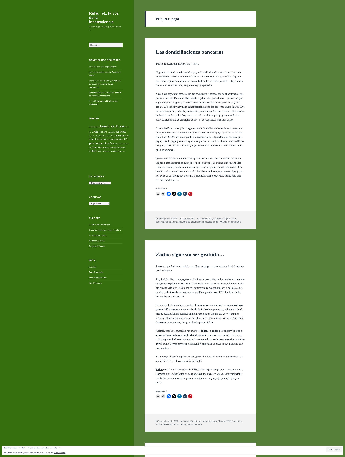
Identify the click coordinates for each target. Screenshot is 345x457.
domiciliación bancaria (166, 222)
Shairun (221, 421)
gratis (208, 421)
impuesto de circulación (189, 222)
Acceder (92, 267)
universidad (112, 148)
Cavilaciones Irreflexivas (99, 224)
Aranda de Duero (112, 126)
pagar (207, 266)
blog (95, 131)
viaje (100, 150)
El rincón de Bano (97, 241)
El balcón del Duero (97, 235)
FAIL (117, 132)
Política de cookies (59, 453)
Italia (97, 139)
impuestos (207, 222)
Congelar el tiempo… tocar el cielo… (105, 230)
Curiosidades (188, 218)
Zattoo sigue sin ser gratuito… (190, 254)
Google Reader (110, 67)
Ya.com (121, 151)
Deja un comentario (231, 222)
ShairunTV (195, 343)
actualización (94, 127)
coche (234, 218)
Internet (186, 421)
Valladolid (121, 148)
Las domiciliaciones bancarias (189, 52)
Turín (105, 147)
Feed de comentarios (98, 277)
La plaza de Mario (97, 246)
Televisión (97, 147)
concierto (102, 131)
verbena (93, 150)
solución (107, 143)
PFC (126, 139)
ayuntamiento (205, 218)
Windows (106, 151)
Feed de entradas (96, 272)
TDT (228, 421)
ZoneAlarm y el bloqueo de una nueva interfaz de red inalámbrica (104, 84)
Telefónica (117, 144)
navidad (111, 139)
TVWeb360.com (178, 343)
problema (95, 143)
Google (91, 136)
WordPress (114, 151)
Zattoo (175, 424)
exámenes (111, 132)
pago (215, 222)
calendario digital (221, 218)
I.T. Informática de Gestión (104, 136)
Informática (120, 135)
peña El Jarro (119, 139)
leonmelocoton (95, 92)
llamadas (104, 139)
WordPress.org (95, 283)
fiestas (123, 131)
